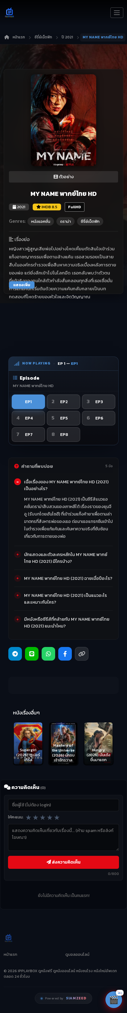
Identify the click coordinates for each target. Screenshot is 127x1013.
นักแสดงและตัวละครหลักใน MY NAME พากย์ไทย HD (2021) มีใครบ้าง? (65, 558)
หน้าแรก (19, 37)
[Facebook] (65, 654)
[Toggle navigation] (116, 12)
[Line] (32, 654)
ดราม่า (65, 221)
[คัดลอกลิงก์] (81, 654)
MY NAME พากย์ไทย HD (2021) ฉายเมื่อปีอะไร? (68, 578)
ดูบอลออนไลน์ (77, 954)
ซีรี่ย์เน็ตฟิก (43, 37)
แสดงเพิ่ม (21, 285)
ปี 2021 (67, 37)
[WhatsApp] (48, 654)
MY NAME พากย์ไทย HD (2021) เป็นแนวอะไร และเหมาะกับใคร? (65, 599)
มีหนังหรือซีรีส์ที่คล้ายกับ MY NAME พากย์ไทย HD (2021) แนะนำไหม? (66, 622)
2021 (20, 207)
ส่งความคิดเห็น (65, 862)
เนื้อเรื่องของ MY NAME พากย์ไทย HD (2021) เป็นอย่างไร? (66, 485)
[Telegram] (15, 654)
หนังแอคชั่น (40, 221)
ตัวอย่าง (66, 177)
